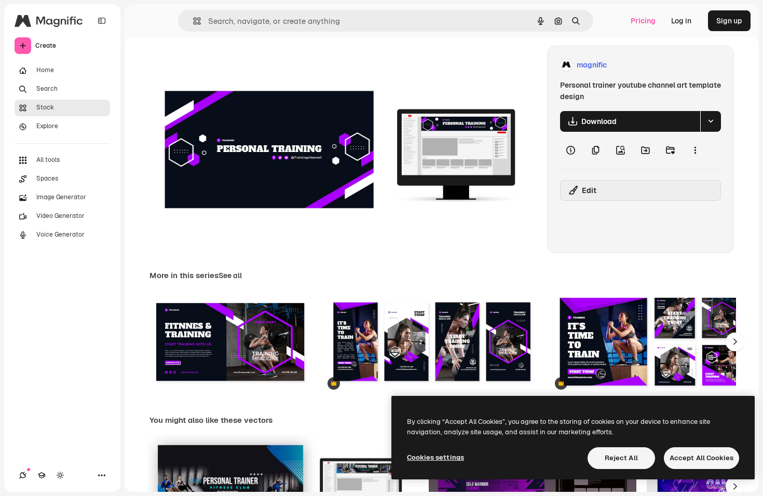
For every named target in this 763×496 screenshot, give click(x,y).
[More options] (695, 150)
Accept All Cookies (701, 457)
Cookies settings (435, 457)
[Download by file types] (710, 121)
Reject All (621, 457)
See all (230, 275)
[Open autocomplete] (193, 21)
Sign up (729, 20)
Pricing (643, 20)
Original (215, 65)
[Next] (735, 342)
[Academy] (41, 475)
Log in (681, 20)
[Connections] (23, 475)
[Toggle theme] (60, 475)
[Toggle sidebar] (101, 20)
